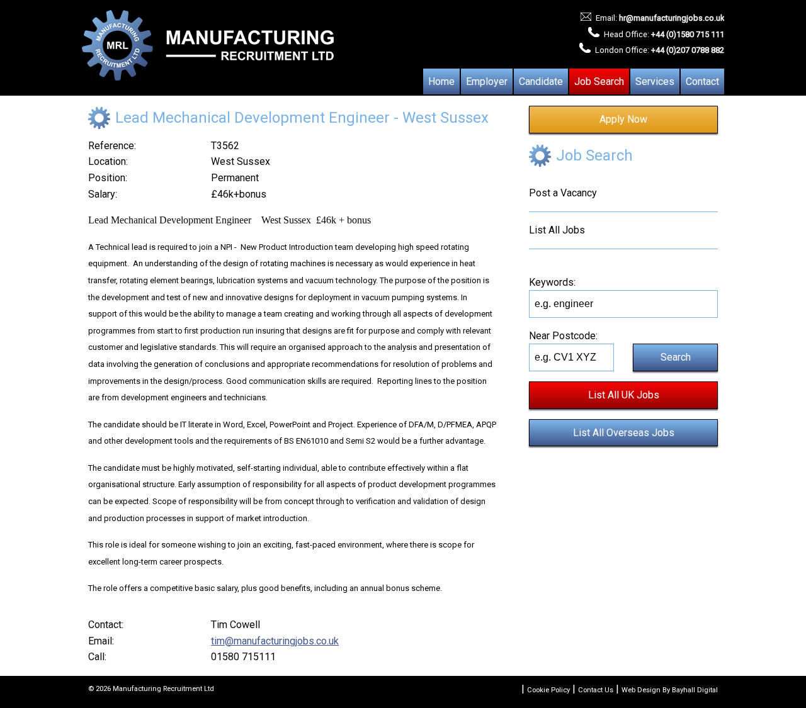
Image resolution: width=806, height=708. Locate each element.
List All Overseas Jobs (623, 433)
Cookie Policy (548, 690)
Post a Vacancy (563, 193)
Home (441, 81)
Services (654, 81)
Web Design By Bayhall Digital (670, 690)
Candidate (541, 81)
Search (676, 357)
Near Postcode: (563, 336)
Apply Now (623, 119)
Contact (702, 81)
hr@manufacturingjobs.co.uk (671, 18)
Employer (487, 81)
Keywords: (552, 282)
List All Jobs (557, 230)
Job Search (599, 81)
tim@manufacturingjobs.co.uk (275, 641)
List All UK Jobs (623, 395)
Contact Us (595, 690)
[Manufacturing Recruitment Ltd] (208, 46)
